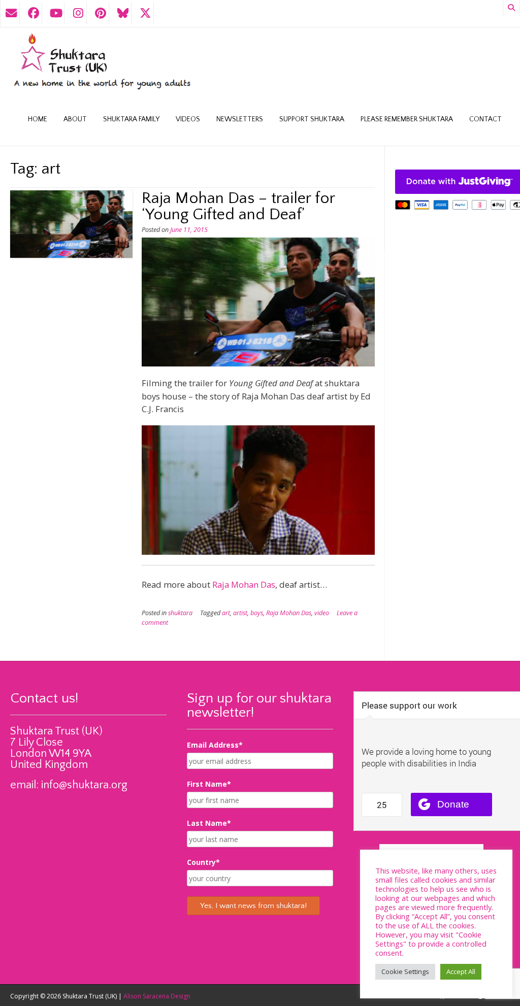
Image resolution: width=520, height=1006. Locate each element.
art (226, 613)
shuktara (180, 613)
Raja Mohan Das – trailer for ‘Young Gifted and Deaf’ (238, 206)
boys (256, 613)
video (321, 613)
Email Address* (215, 745)
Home (37, 119)
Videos (188, 119)
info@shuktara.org (84, 785)
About (75, 119)
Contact (485, 119)
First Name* (209, 784)
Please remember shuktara (407, 119)
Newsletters (239, 119)
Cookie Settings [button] (405, 971)
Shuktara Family (131, 119)
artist (240, 613)
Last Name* (209, 823)
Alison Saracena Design (156, 996)
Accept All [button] (460, 971)
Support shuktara (311, 119)
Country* (203, 862)
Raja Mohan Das (243, 584)
